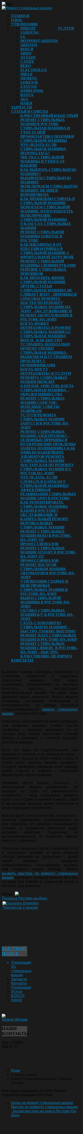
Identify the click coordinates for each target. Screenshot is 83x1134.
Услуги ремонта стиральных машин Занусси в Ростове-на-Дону (44, 421)
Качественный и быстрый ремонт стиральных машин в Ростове (49, 120)
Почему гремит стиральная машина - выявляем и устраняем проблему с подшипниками (46, 357)
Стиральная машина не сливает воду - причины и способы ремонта (48, 294)
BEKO (25, 66)
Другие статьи (36, 286)
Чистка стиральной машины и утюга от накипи (42, 161)
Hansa (26, 95)
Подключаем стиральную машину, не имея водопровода (49, 190)
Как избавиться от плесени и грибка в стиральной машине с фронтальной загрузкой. (47, 251)
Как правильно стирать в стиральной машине (47, 201)
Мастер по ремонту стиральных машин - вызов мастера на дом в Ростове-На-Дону (44, 1111)
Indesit (28, 28)
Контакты (22, 660)
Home (15, 1070)
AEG (24, 99)
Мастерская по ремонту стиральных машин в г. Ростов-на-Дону (47, 469)
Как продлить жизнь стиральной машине (43, 280)
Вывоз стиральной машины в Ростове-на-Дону (45, 602)
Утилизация (24, 24)
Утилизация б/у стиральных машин (21, 969)
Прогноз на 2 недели (20, 907)
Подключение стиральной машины (43, 217)
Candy (27, 62)
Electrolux (33, 70)
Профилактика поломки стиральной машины (47, 138)
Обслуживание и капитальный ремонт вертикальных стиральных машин (44, 521)
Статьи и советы (29, 111)
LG (23, 37)
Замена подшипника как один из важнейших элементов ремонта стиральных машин (47, 454)
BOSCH (26, 49)
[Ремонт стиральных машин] (27, 8)
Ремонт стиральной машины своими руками (48, 263)
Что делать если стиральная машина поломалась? (43, 149)
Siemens (28, 78)
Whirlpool (32, 91)
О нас (17, 20)
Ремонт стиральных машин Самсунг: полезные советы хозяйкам (42, 404)
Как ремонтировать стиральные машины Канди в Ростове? (44, 506)
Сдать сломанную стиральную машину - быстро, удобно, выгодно (47, 627)
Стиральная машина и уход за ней (45, 130)
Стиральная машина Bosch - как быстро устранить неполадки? (45, 340)
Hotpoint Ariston (39, 41)
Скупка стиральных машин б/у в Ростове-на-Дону (47, 614)
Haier (26, 103)
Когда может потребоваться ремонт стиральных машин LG (45, 328)
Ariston (28, 45)
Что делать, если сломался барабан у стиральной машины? (44, 481)
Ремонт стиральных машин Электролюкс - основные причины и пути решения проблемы (48, 438)
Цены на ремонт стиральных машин (42, 1103)
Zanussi (28, 86)
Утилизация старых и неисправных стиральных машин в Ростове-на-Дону (44, 587)
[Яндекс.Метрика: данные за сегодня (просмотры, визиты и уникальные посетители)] (14, 1018)
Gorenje (29, 82)
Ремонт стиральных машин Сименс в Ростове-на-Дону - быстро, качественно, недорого (49, 650)
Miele (26, 74)
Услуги (66, 28)
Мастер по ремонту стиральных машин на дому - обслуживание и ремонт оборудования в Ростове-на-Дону (46, 311)
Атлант (28, 57)
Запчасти (21, 107)
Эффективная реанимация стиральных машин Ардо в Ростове (48, 494)
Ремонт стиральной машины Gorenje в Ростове (42, 236)
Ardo (25, 53)
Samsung (29, 32)
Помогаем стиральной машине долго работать (46, 209)
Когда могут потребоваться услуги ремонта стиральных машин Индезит (45, 375)
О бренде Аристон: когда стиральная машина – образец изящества (47, 390)
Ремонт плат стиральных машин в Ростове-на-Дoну (48, 637)
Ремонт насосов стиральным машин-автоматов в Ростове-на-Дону (47, 571)
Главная (20, 16)
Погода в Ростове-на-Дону (24, 898)
